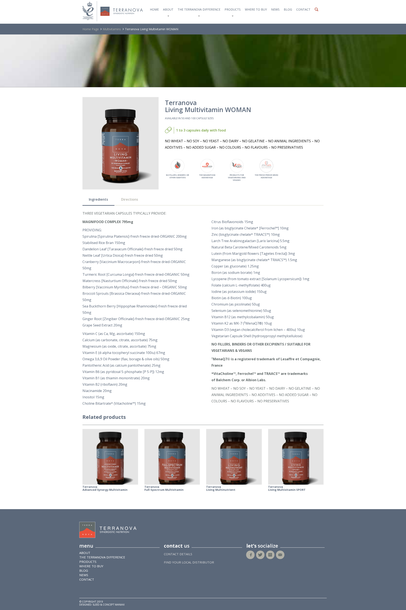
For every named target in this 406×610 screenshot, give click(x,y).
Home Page (90, 29)
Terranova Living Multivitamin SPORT (287, 488)
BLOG (288, 9)
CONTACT (303, 9)
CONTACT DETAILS (178, 554)
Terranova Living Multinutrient (220, 488)
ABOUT (168, 9)
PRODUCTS (233, 9)
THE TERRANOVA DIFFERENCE (199, 9)
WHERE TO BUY (256, 9)
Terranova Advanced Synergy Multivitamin (105, 488)
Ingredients (98, 199)
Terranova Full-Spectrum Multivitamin (164, 488)
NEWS (275, 9)
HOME (154, 9)
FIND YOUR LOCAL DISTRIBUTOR (189, 562)
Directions (129, 199)
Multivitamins (112, 29)
